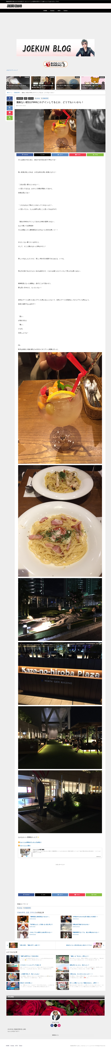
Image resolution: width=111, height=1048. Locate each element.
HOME (45, 10)
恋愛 (25, 98)
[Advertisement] (55, 25)
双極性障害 (20, 98)
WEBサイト (55, 1035)
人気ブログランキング (12, 70)
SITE (59, 10)
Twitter (66, 10)
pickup (38, 98)
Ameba (52, 10)
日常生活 (31, 98)
